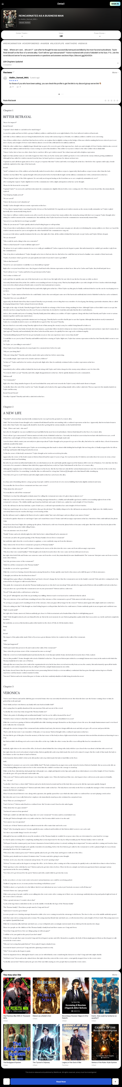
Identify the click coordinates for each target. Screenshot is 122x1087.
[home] (3, 3)
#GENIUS (82, 43)
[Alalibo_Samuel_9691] (5, 78)
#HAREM (44, 43)
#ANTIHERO (71, 43)
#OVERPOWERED (30, 43)
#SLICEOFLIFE (57, 43)
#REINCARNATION (12, 43)
